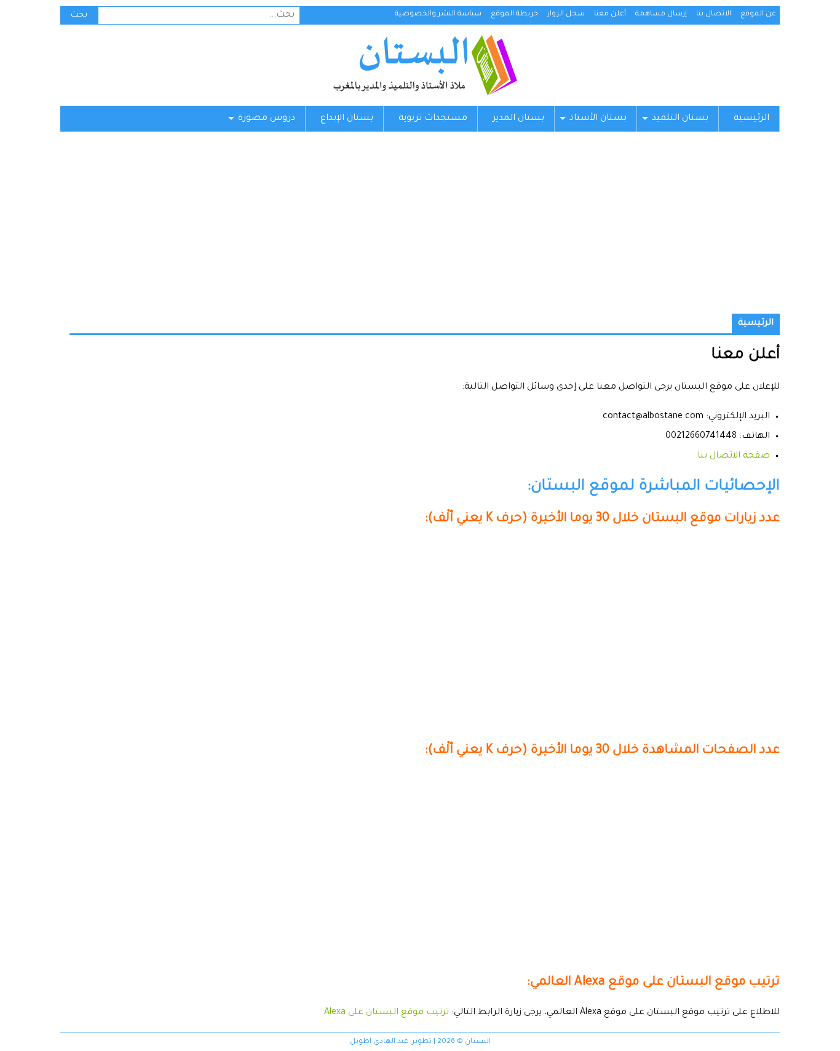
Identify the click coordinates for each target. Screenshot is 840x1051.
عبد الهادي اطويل (379, 1042)
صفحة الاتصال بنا (733, 456)
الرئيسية (751, 119)
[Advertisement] (420, 227)
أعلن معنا (610, 14)
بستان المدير (518, 119)
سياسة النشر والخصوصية (438, 14)
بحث (79, 15)
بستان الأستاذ (598, 119)
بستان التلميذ (680, 119)
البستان (424, 65)
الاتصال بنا (713, 14)
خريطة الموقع (514, 14)
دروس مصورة (266, 119)
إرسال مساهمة (661, 14)
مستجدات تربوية (432, 119)
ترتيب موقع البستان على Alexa (386, 1013)
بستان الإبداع (346, 119)
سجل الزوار (566, 14)
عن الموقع (758, 14)
